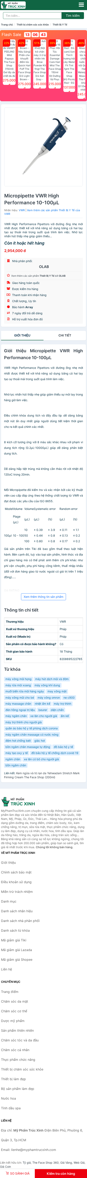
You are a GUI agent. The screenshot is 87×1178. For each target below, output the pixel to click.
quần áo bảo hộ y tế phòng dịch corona (31, 728)
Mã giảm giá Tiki (13, 940)
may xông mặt (57, 691)
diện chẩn (57, 710)
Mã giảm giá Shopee (16, 960)
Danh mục (8, 901)
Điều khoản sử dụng (16, 882)
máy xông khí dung (47, 685)
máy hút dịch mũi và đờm (52, 679)
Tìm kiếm (73, 16)
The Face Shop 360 (45, 1162)
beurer (42, 710)
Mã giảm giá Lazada (16, 950)
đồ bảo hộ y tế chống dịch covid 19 (54, 753)
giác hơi (39, 740)
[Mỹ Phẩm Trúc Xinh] (21, 802)
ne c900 (69, 697)
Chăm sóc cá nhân (15, 1050)
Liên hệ (6, 969)
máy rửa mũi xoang (18, 685)
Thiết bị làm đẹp (13, 1079)
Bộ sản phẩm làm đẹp (17, 1089)
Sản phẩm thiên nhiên (17, 1030)
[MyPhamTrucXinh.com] (18, 5)
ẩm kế (65, 716)
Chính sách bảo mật (16, 872)
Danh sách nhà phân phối (20, 921)
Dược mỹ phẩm (12, 1021)
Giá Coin (5, 1166)
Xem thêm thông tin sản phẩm (43, 596)
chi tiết (64, 335)
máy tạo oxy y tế (16, 753)
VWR (22, 210)
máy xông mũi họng (18, 679)
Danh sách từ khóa (15, 930)
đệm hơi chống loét (18, 740)
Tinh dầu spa (11, 1108)
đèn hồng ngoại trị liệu (20, 710)
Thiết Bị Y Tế (60, 24)
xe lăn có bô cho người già (41, 759)
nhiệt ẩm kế (42, 703)
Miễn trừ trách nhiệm (17, 892)
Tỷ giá (27, 1162)
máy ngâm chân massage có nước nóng (31, 734)
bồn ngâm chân (15, 765)
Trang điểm (9, 992)
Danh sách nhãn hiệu (17, 911)
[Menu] (81, 5)
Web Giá (79, 1162)
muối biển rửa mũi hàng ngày (24, 691)
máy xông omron (49, 697)
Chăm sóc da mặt (14, 1001)
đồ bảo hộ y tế (63, 747)
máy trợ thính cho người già (23, 722)
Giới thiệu (22, 335)
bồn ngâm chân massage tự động (27, 747)
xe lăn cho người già (43, 716)
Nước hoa (8, 1098)
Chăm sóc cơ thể (14, 1011)
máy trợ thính (62, 703)
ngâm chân (12, 759)
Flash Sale (11, 34)
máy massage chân (18, 703)
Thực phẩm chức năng (18, 1060)
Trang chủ (7, 24)
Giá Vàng (66, 1162)
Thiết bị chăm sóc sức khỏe (33, 24)
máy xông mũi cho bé (19, 697)
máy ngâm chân (16, 716)
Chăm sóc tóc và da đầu (20, 1040)
